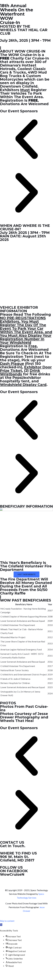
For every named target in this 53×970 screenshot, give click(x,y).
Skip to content (7, 921)
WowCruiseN (12, 874)
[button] (26, 139)
